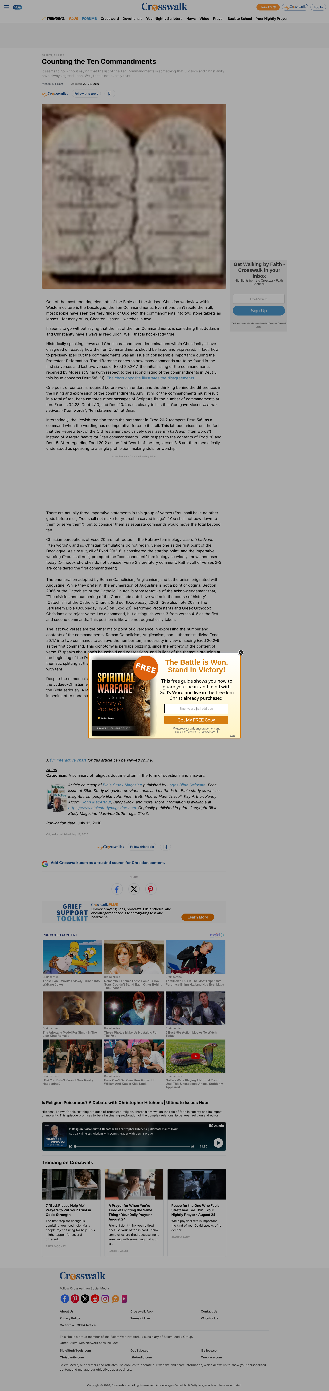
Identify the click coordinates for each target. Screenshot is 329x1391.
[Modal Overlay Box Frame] (164, 695)
